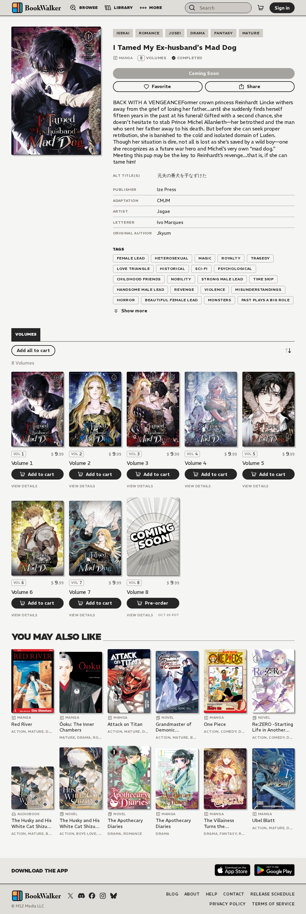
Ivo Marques (170, 222)
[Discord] (81, 895)
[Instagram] (102, 895)
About (192, 894)
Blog (172, 894)
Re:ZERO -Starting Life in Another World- (272, 727)
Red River (21, 724)
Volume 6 (22, 592)
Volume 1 (22, 463)
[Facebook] (92, 895)
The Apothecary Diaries (125, 823)
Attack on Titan (125, 724)
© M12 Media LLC (27, 906)
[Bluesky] (113, 895)
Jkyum (164, 233)
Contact (233, 894)
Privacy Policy (227, 904)
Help (212, 894)
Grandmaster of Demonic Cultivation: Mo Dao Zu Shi (174, 727)
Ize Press (166, 189)
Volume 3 (137, 463)
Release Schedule (272, 894)
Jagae (163, 211)
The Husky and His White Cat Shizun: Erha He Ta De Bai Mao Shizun (31, 823)
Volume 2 (80, 463)
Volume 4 (195, 463)
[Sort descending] (288, 350)
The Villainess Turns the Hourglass (219, 823)
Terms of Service (273, 904)
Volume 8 (137, 592)
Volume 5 (253, 463)
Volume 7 (80, 592)
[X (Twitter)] (70, 895)
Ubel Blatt (263, 820)
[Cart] (260, 7)
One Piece (215, 724)
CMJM (163, 200)
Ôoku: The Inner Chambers (76, 727)
